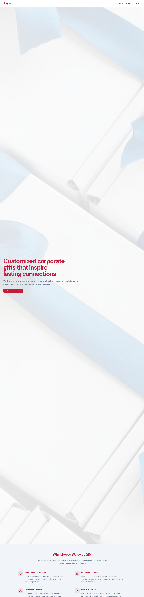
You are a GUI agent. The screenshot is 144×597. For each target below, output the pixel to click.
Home (121, 3)
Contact (138, 3)
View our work (12, 291)
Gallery (128, 3)
